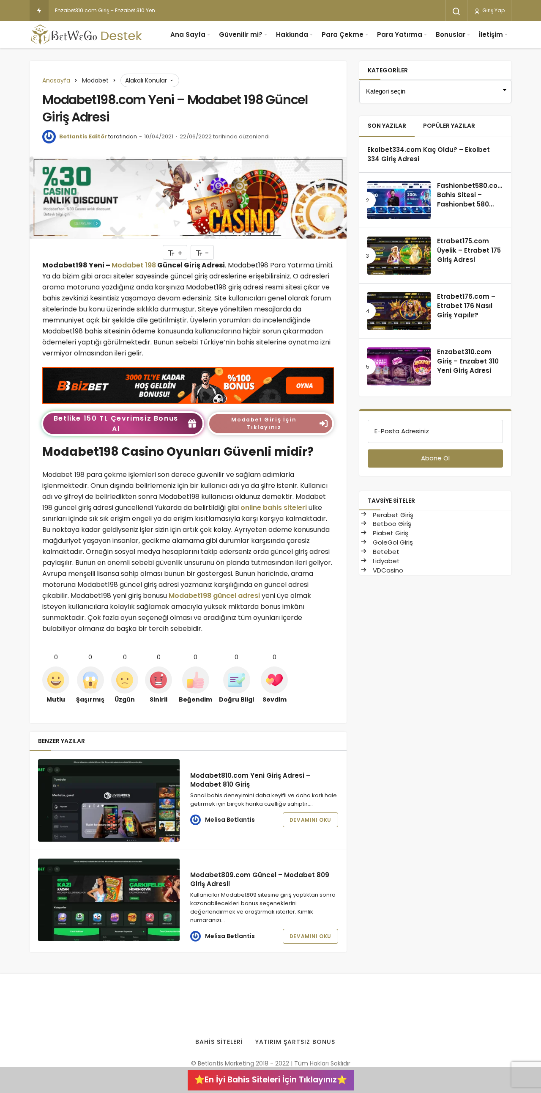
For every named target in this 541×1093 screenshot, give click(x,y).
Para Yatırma (399, 34)
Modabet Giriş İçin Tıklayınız (263, 423)
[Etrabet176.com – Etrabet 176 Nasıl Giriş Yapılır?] (399, 311)
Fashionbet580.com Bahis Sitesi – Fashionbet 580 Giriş (470, 199)
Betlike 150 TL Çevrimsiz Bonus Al (116, 423)
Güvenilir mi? (240, 34)
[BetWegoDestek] (87, 35)
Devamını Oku (310, 819)
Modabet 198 (134, 265)
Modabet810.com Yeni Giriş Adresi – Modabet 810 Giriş (250, 780)
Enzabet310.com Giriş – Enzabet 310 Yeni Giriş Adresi (120, 10)
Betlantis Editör (83, 136)
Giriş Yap (493, 10)
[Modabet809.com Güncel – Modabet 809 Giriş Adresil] (109, 900)
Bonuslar (450, 34)
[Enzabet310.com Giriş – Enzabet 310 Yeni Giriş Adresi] (399, 366)
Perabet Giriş (392, 514)
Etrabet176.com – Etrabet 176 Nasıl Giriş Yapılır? (466, 305)
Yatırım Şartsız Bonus (295, 1042)
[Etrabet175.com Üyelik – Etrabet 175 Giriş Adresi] (399, 256)
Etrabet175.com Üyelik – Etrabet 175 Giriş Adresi (469, 250)
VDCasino (387, 570)
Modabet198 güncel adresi (214, 595)
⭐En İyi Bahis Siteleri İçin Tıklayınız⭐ (270, 1079)
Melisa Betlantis (230, 819)
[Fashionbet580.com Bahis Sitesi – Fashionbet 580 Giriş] (399, 200)
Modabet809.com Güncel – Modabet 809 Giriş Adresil (259, 879)
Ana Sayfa (187, 34)
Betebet (385, 551)
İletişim (491, 34)
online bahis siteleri (273, 507)
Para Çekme (342, 34)
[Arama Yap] (456, 11)
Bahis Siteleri (219, 1042)
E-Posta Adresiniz (401, 431)
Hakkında (292, 34)
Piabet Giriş (389, 533)
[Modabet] (188, 384)
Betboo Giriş (391, 523)
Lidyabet (385, 560)
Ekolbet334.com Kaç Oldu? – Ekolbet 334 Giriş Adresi (428, 154)
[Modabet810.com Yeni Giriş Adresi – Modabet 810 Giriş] (109, 800)
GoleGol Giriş (392, 542)
